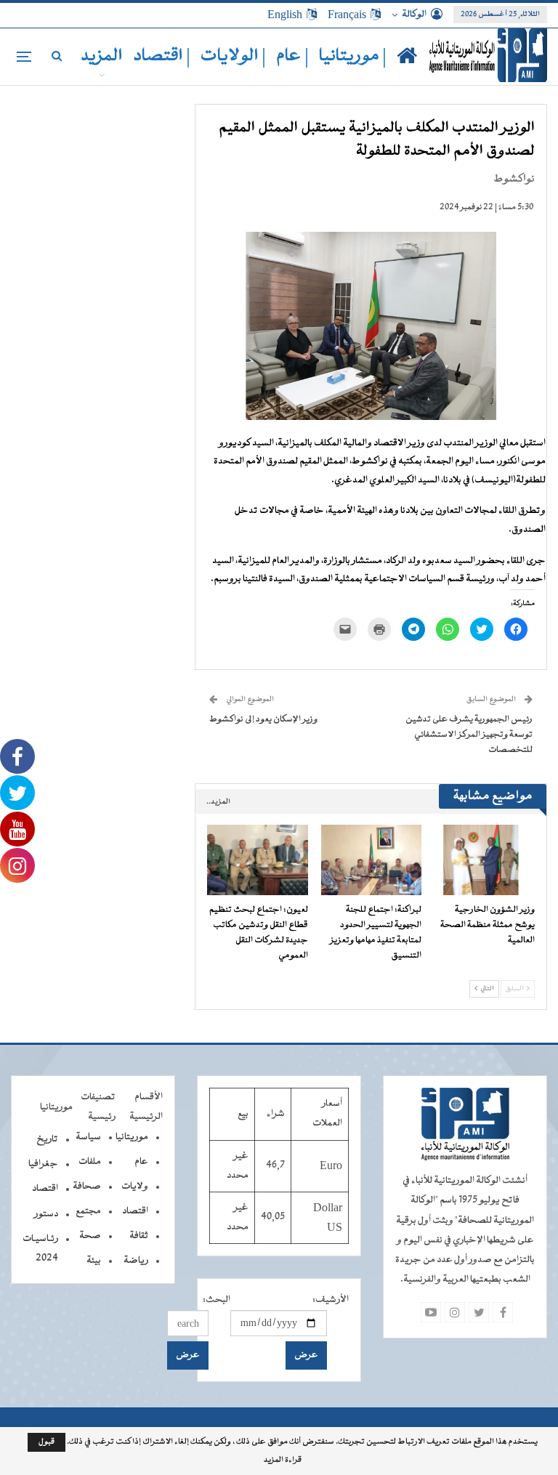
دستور (46, 1214)
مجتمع (88, 1211)
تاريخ (47, 1139)
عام (141, 1162)
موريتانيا (132, 1137)
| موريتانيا (353, 56)
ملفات (89, 1162)
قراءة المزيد (283, 1460)
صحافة (87, 1186)
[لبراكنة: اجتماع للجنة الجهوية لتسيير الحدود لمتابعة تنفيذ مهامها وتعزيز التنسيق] (371, 860)
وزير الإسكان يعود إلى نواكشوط (263, 719)
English (284, 14)
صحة (90, 1236)
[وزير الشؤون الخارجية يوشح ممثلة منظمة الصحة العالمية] (484, 860)
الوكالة (414, 14)
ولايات (134, 1186)
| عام (292, 56)
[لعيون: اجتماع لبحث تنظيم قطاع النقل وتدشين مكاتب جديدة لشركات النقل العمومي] (257, 860)
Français (347, 14)
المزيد (102, 56)
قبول (46, 1441)
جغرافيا (43, 1164)
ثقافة (138, 1236)
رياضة (136, 1260)
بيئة (93, 1260)
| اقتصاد (161, 56)
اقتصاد (135, 1211)
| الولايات (233, 56)
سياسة (88, 1137)
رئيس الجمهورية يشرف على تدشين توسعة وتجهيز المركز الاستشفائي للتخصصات (469, 735)
